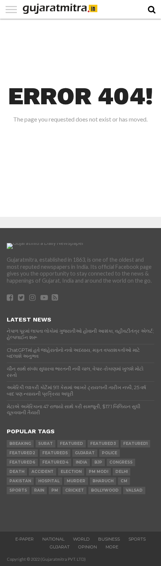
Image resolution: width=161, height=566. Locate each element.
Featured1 (135, 443)
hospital (49, 481)
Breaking (20, 443)
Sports (137, 539)
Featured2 (22, 452)
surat (45, 443)
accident (42, 471)
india (81, 462)
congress (121, 462)
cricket (74, 490)
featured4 (55, 462)
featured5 (55, 452)
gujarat (85, 452)
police (109, 452)
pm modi (98, 471)
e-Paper (24, 539)
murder (76, 481)
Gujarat (60, 547)
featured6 (22, 462)
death (16, 471)
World (81, 539)
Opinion (87, 547)
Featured (71, 443)
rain (39, 490)
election (71, 471)
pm (54, 490)
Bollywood (105, 490)
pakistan (20, 481)
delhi (121, 471)
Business (109, 539)
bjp (98, 462)
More (112, 547)
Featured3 (103, 443)
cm (124, 481)
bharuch (102, 481)
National (53, 539)
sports (18, 490)
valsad (134, 490)
